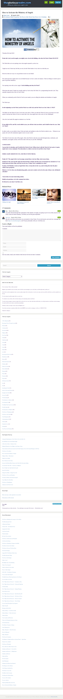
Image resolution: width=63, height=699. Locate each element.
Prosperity (16, 17)
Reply (59, 210)
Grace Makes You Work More (7, 479)
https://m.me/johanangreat (14, 220)
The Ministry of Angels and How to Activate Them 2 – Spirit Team (14, 639)
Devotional (6, 17)
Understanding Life (5, 419)
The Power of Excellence (6, 451)
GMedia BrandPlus (54, 696)
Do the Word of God (6, 591)
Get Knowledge (5, 586)
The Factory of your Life (6, 670)
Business (3, 325)
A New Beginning (5, 320)
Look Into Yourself (5, 531)
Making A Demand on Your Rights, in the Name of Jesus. (12, 446)
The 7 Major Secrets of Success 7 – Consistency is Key (12, 581)
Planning (3, 371)
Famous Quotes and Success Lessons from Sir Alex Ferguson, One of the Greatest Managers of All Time (20, 448)
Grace (3, 347)
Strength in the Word (6, 392)
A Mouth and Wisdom (6, 524)
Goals (3, 344)
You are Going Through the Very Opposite (10, 603)
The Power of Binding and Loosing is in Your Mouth (11, 519)
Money (3, 359)
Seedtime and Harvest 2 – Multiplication (9, 651)
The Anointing (4, 397)
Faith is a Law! (5, 560)
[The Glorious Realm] (17, 6)
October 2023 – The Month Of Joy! (8, 526)
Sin (2, 385)
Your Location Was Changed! (7, 574)
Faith (11, 17)
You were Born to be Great (7, 579)
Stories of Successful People (7, 390)
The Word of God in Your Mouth (8, 545)
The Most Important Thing (7, 555)
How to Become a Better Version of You (9, 646)
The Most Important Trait (6, 521)
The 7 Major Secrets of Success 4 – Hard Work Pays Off (12, 593)
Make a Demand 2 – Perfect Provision (9, 629)
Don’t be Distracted (5, 632)
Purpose (3, 378)
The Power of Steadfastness (7, 482)
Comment (4, 228)
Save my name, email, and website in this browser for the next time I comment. (21, 254)
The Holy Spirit (5, 407)
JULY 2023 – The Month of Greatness (9, 572)
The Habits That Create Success (7, 404)
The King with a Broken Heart (7, 675)
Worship (3, 426)
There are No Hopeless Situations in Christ (9, 620)
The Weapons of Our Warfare (7, 665)
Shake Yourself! (5, 605)
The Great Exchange (6, 550)
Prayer (3, 373)
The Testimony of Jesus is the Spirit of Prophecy (23, 203)
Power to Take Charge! (6, 569)
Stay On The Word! (5, 470)
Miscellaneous (4, 356)
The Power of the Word (25, 17)
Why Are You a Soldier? (6, 641)
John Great (6, 15)
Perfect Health (4, 368)
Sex (3, 383)
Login (51, 2)
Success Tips (4, 395)
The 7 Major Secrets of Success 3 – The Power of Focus (12, 596)
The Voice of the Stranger (6, 557)
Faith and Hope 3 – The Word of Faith (9, 610)
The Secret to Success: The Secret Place (9, 548)
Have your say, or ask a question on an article (11, 494)
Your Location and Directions (7, 617)
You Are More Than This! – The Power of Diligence (11, 465)
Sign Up (58, 2)
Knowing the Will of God (6, 354)
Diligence (4, 332)
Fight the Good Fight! (6, 458)
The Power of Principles (6, 644)
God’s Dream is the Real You (7, 668)
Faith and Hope (5, 615)
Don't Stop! (4, 335)
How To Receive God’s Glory (7, 460)
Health (3, 349)
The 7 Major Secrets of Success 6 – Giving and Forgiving (12, 584)
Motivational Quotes (6, 361)
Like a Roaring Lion (6, 627)
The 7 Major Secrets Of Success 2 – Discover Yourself (12, 598)
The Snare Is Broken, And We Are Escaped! (10, 477)
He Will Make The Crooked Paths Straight (9, 441)
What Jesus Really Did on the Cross (8, 682)
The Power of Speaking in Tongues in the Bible (10, 543)
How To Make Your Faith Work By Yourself (10, 467)
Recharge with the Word (6, 608)
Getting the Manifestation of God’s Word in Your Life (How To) (13, 439)
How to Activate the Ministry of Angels (9, 453)
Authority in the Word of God (7, 484)
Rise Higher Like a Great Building (8, 562)
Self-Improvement (5, 380)
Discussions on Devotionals (8, 497)
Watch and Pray (5, 656)
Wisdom (3, 421)
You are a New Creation (6, 677)
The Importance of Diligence (7, 409)
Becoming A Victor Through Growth (8, 323)
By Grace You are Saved (6, 536)
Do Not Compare (5, 658)
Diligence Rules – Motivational (7, 455)
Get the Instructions (5, 622)
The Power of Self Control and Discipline (9, 538)
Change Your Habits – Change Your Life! (9, 472)
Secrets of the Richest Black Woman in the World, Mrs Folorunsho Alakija (15, 463)
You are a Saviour (5, 680)
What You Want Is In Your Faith (8, 567)
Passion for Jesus (5, 366)
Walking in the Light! (6, 202)
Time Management (5, 416)
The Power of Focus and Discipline (8, 475)
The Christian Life (5, 402)
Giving (3, 342)
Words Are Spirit (5, 533)
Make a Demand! (5, 634)
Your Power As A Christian (39, 17)
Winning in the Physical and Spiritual (9, 663)
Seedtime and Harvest (6, 653)
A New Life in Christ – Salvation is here (9, 443)
